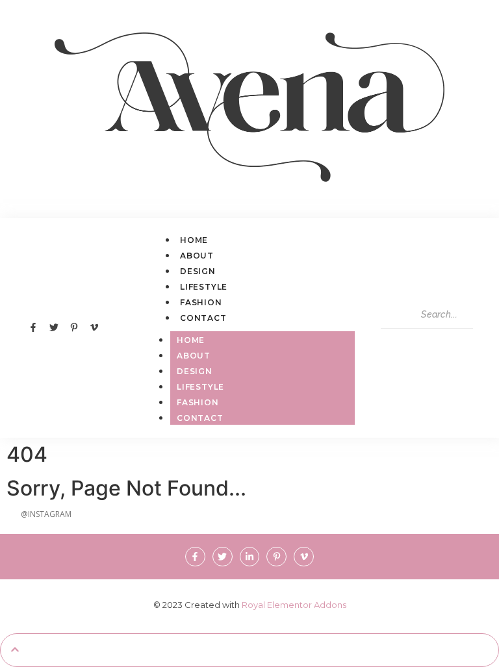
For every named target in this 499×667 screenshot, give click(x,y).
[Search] (395, 342)
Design (198, 271)
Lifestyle (203, 287)
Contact (203, 318)
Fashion (201, 302)
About (197, 255)
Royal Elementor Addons (294, 604)
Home (194, 240)
